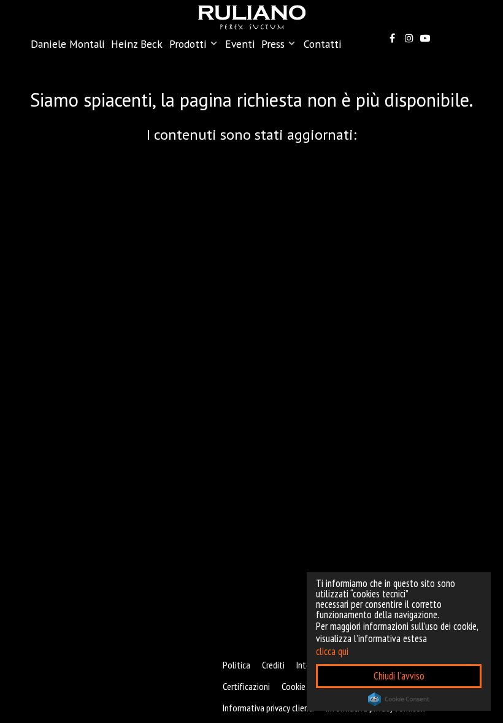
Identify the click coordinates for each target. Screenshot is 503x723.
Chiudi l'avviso (399, 676)
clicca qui (332, 651)
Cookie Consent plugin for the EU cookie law (398, 699)
